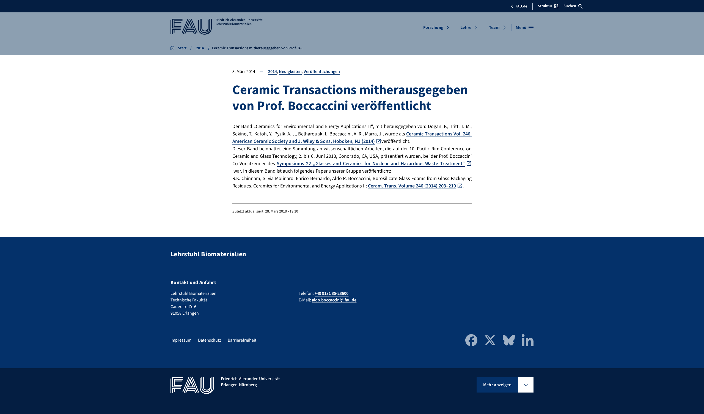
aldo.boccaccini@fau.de (334, 300)
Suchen (569, 6)
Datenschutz (209, 340)
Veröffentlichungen (322, 72)
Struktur (545, 6)
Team (494, 27)
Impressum (180, 340)
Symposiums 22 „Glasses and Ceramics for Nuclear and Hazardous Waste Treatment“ (371, 163)
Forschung (433, 27)
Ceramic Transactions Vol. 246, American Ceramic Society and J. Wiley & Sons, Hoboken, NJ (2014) (352, 137)
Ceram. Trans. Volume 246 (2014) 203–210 (412, 186)
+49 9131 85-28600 (331, 293)
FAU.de (521, 6)
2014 (272, 72)
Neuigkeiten (290, 72)
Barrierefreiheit (242, 340)
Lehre (465, 27)
